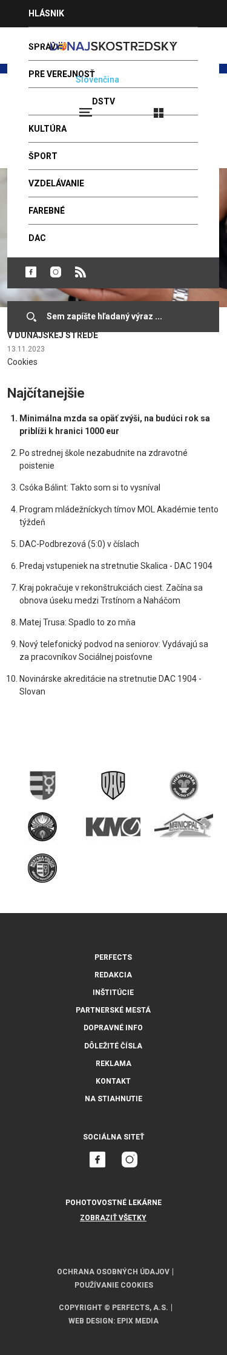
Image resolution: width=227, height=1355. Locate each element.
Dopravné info (113, 1028)
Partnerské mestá (113, 1010)
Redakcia (113, 975)
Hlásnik (46, 13)
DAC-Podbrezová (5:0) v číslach (79, 544)
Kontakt (113, 1081)
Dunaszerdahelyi (30, 272)
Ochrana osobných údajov (113, 1272)
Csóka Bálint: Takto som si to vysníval (89, 487)
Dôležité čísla (113, 1046)
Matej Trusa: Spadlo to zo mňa (77, 622)
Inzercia (47, 41)
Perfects (113, 957)
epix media (138, 1321)
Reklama (113, 1063)
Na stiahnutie (113, 1099)
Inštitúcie (113, 992)
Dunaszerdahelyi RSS (80, 272)
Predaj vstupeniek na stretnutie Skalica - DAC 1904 (115, 566)
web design (90, 1321)
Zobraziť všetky (113, 1218)
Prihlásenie (198, 107)
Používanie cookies (113, 1285)
